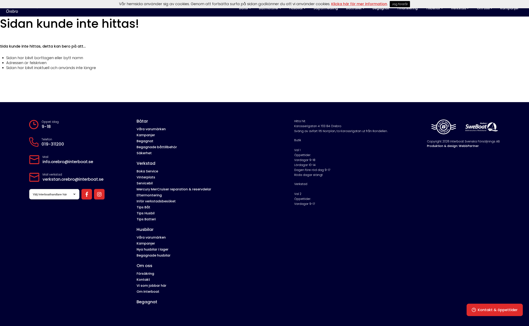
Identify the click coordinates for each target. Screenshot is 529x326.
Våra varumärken (151, 129)
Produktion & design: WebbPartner (453, 146)
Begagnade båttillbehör (157, 147)
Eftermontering (149, 195)
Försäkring (145, 273)
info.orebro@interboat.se (68, 162)
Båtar (142, 121)
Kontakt (143, 279)
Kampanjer (146, 135)
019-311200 (53, 144)
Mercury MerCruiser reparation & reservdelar (174, 189)
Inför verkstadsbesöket (156, 201)
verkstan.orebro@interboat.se (73, 179)
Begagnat (145, 141)
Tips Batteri (146, 219)
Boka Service (147, 171)
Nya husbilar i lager (152, 249)
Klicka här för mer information (359, 3)
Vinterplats (146, 177)
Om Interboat (148, 291)
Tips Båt (143, 207)
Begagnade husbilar (153, 255)
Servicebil (145, 183)
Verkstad (146, 163)
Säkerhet (144, 153)
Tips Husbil (146, 213)
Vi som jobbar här (151, 285)
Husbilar (145, 229)
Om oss (144, 265)
